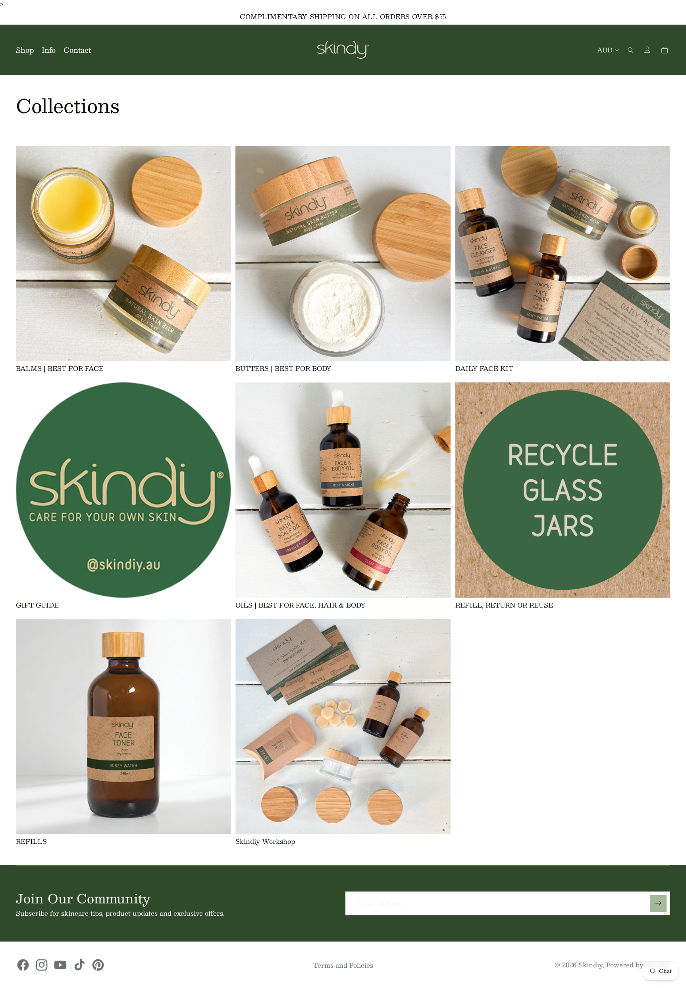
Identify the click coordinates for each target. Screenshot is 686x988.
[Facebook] (23, 965)
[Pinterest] (98, 965)
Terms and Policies (343, 965)
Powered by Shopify (638, 964)
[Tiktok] (79, 965)
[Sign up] (658, 903)
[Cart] (664, 50)
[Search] (630, 50)
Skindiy (590, 964)
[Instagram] (42, 965)
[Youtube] (60, 965)
